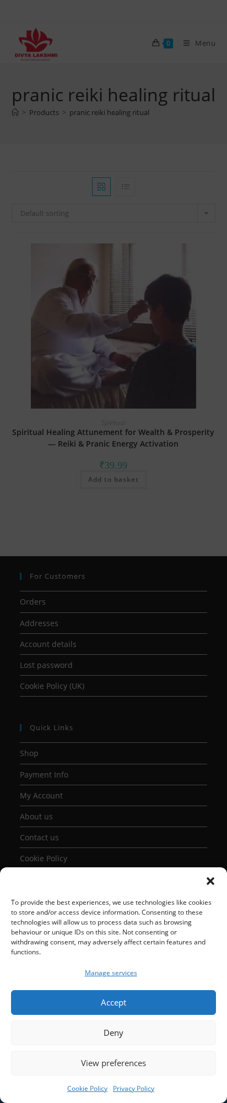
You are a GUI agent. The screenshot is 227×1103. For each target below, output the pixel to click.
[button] (210, 881)
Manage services (111, 972)
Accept (113, 1002)
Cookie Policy (87, 1088)
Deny (113, 1032)
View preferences (113, 1062)
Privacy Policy (133, 1088)
